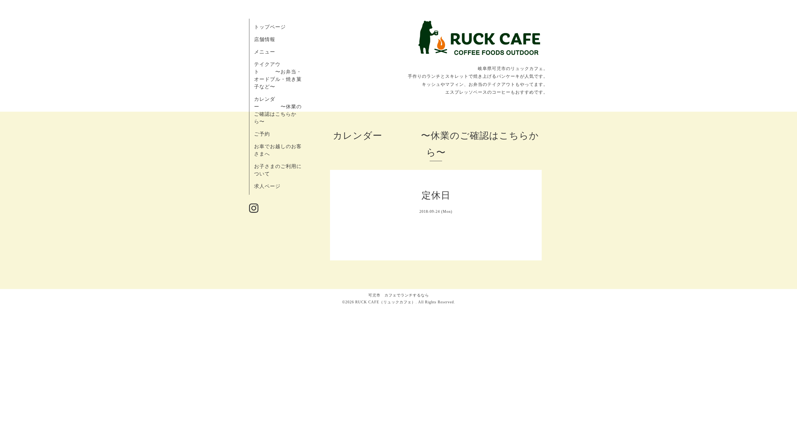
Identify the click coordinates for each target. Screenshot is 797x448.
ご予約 (262, 134)
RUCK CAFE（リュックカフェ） (385, 302)
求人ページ (267, 186)
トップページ (270, 27)
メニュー (264, 51)
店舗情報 (264, 39)
